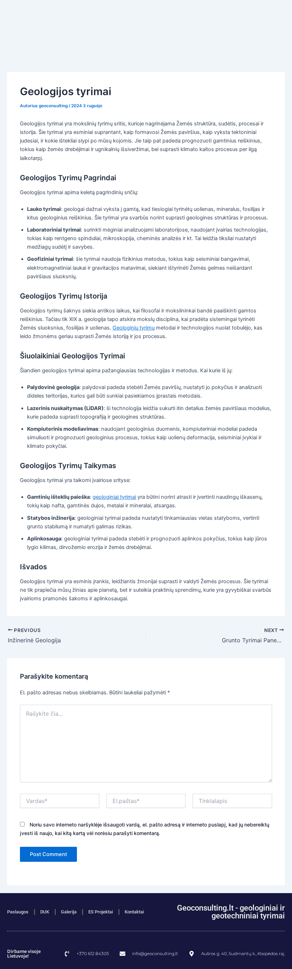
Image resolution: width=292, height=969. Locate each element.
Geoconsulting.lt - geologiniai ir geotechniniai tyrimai (231, 911)
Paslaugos (17, 911)
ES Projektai (100, 911)
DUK (44, 911)
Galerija (69, 911)
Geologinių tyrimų (134, 328)
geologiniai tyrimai (114, 497)
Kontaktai (134, 911)
